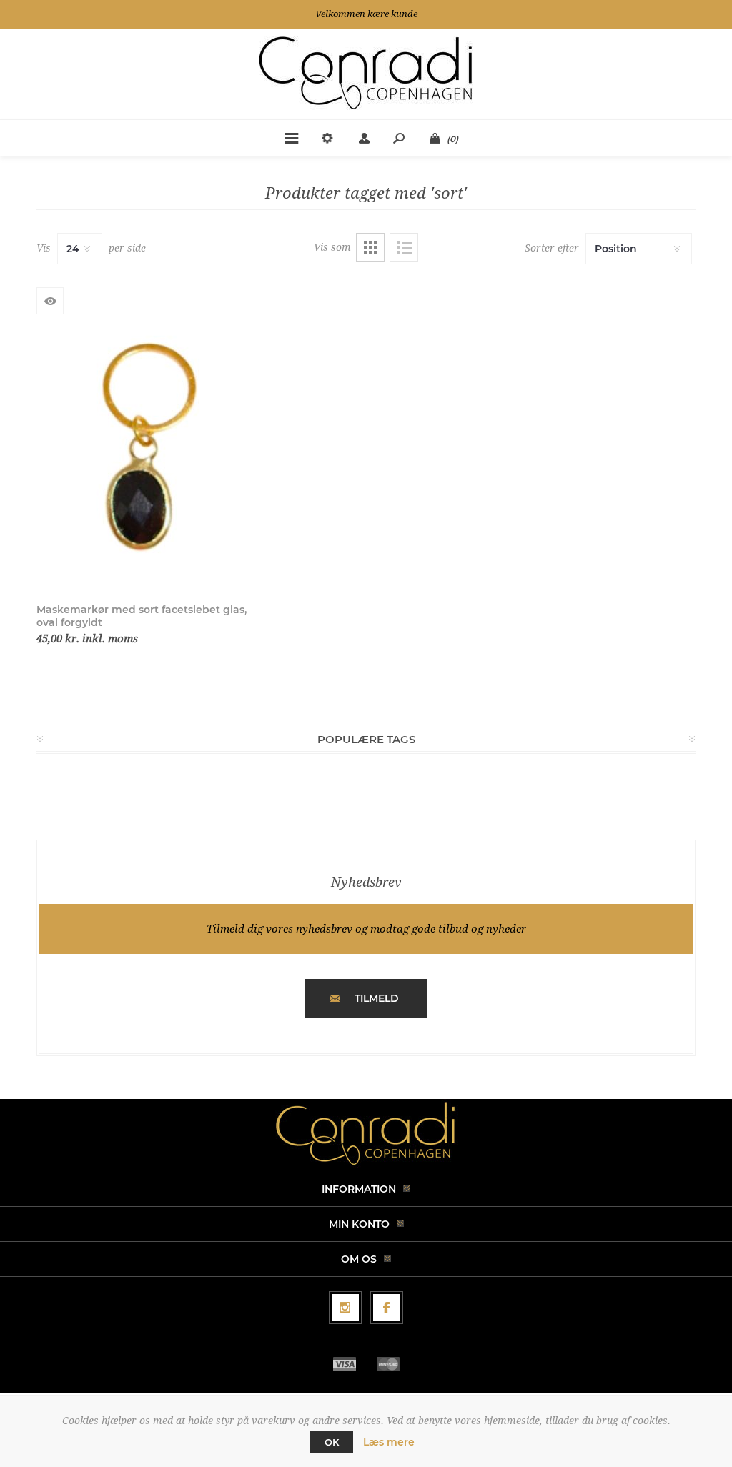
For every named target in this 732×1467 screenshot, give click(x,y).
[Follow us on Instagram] (345, 1307)
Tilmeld (377, 998)
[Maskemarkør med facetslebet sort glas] (141, 453)
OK (332, 1442)
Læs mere (389, 1442)
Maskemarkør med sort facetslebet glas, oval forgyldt (141, 616)
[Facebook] (386, 1307)
